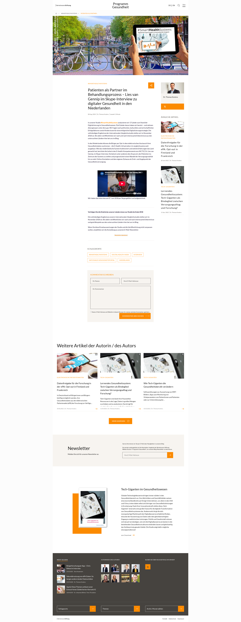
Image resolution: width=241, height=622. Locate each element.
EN (174, 5)
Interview (138, 254)
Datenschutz (230, 77)
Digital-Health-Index (120, 254)
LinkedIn (146, 564)
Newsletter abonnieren (121, 235)
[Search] (179, 5)
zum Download (126, 535)
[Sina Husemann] (136, 568)
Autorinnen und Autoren (110, 560)
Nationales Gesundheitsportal (102, 260)
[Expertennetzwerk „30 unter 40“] (125, 578)
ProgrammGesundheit (120, 5)
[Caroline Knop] (105, 578)
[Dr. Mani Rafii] (115, 568)
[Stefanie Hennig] (125, 568)
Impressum (181, 619)
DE (170, 5)
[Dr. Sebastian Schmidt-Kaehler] (105, 568)
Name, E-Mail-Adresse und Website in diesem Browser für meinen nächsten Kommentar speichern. (121, 312)
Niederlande (124, 260)
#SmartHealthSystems (69, 13)
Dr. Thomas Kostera (103, 114)
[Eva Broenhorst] (115, 578)
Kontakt (164, 619)
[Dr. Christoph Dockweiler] (136, 578)
